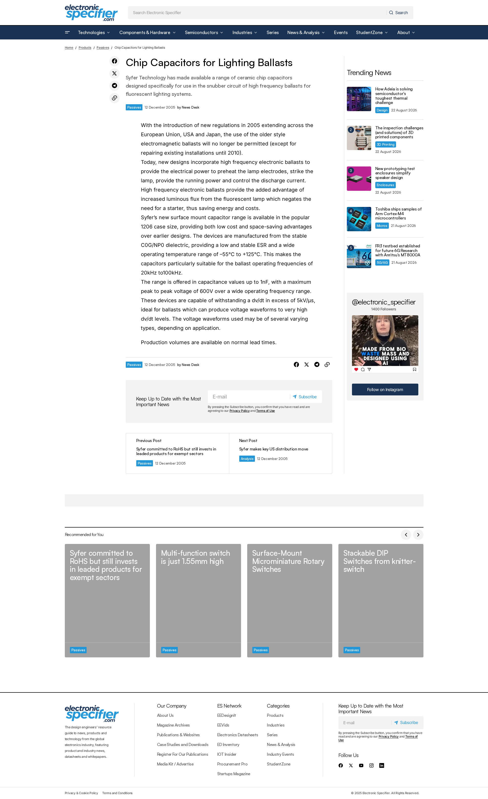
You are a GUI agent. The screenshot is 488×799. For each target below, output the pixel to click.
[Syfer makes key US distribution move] (280, 453)
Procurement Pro (232, 763)
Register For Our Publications (182, 754)
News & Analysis (281, 744)
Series (272, 734)
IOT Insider (226, 754)
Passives (103, 47)
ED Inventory (228, 744)
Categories (278, 705)
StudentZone (278, 763)
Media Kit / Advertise (175, 763)
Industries (275, 725)
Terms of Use (265, 411)
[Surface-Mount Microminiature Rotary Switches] (289, 600)
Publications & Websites (178, 734)
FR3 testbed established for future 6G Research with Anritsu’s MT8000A (397, 250)
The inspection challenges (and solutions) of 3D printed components (399, 132)
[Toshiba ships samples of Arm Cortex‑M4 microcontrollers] (359, 219)
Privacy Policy (240, 411)
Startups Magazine (233, 773)
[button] (67, 32)
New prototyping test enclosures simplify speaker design (395, 173)
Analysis (247, 458)
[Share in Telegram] (114, 86)
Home (69, 47)
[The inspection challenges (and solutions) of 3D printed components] (359, 138)
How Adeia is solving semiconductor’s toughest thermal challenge (394, 96)
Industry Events (280, 754)
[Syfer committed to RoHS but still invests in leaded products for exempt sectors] (177, 453)
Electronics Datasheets (237, 734)
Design (382, 110)
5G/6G (382, 262)
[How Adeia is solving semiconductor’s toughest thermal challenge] (359, 99)
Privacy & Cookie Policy (81, 793)
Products (85, 47)
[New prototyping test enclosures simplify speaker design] (359, 178)
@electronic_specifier (384, 301)
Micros (382, 225)
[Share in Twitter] (114, 73)
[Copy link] (114, 98)
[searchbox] (257, 12)
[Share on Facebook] (114, 61)
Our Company (171, 705)
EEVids (223, 725)
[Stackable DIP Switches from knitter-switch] (380, 600)
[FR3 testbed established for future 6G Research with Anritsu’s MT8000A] (359, 256)
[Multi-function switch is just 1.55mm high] (198, 600)
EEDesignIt (226, 715)
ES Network (229, 705)
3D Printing (385, 144)
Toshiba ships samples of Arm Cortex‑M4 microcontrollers (398, 213)
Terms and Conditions (117, 793)
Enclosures (385, 185)
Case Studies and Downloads (182, 744)
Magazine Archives (173, 725)
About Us (165, 715)
